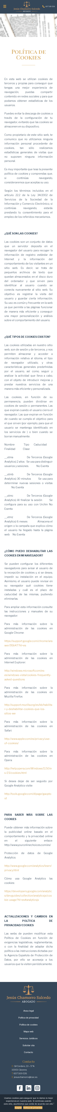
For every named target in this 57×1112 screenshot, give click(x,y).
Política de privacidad (28, 1017)
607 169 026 (50, 6)
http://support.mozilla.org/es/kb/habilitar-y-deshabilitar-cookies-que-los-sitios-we (28, 709)
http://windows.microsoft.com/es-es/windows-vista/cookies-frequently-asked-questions (27, 675)
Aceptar (18, 1107)
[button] (4, 6)
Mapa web (28, 1031)
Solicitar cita (28, 1045)
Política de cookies (28, 1024)
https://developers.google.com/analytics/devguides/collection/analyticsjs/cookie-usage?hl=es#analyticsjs (28, 896)
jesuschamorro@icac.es (25, 1077)
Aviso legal (28, 1011)
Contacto (28, 1052)
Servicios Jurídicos (28, 1038)
